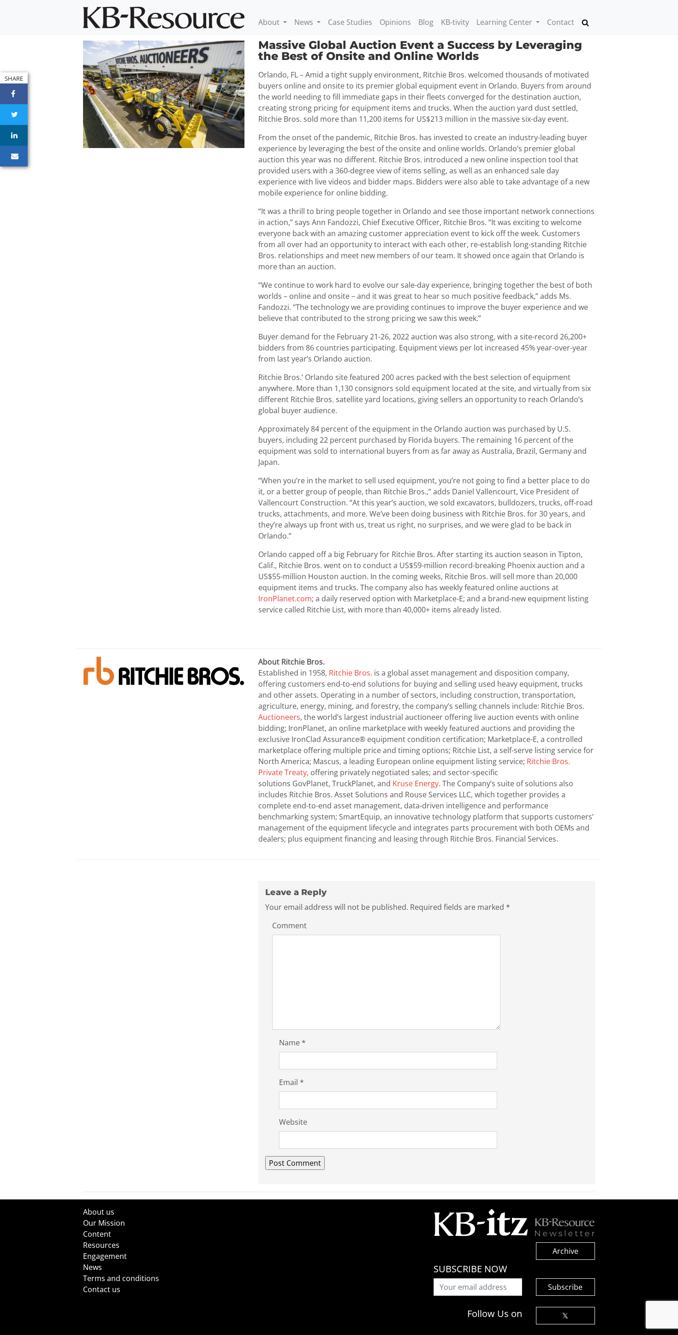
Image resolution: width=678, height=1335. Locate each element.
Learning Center (505, 22)
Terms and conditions (121, 1278)
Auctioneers (279, 717)
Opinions (395, 22)
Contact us (101, 1289)
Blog (426, 22)
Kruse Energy (416, 783)
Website (293, 1122)
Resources (101, 1245)
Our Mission (104, 1223)
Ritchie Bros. (350, 673)
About (269, 22)
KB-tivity (455, 22)
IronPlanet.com (285, 598)
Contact (560, 22)
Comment (289, 925)
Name (292, 1043)
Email (291, 1082)
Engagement (105, 1256)
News (304, 22)
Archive (565, 1251)
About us (98, 1212)
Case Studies (350, 22)
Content (97, 1234)
